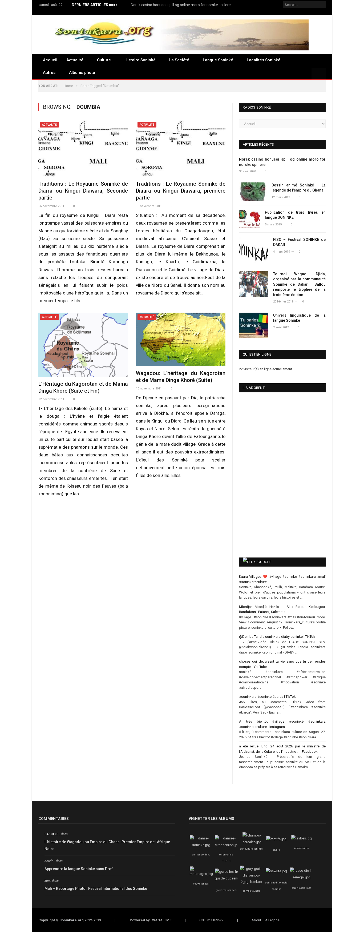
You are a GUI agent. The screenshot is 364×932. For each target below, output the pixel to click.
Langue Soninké (218, 60)
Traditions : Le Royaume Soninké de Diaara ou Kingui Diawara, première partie (180, 191)
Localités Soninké (263, 60)
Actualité (74, 60)
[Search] (319, 74)
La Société (179, 60)
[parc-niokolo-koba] (301, 877)
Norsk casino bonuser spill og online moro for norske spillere (181, 5)
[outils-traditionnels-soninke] (276, 871)
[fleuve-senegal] (201, 874)
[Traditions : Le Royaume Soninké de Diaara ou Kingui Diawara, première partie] (180, 148)
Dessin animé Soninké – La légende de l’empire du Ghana (299, 188)
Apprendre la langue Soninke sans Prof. (79, 869)
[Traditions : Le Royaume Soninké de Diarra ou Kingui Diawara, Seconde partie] (83, 148)
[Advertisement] (266, 512)
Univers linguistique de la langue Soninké (299, 318)
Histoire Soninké (140, 60)
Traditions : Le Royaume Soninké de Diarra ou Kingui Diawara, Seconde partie (83, 191)
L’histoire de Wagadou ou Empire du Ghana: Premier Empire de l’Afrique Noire (107, 845)
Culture (104, 60)
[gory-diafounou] (251, 882)
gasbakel (52, 834)
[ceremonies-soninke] (227, 845)
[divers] (276, 839)
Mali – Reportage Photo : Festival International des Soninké (96, 888)
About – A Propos (266, 920)
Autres (49, 72)
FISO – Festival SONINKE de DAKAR (299, 242)
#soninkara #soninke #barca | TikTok (267, 697)
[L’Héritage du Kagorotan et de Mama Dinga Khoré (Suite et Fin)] (83, 345)
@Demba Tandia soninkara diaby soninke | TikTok (277, 637)
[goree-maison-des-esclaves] (230, 878)
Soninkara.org (71, 920)
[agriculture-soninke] (252, 842)
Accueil (50, 60)
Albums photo (82, 72)
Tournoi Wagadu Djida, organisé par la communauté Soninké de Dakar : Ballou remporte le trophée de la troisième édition (299, 284)
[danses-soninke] (201, 845)
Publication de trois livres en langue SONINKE (295, 215)
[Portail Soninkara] (182, 34)
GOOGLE (264, 562)
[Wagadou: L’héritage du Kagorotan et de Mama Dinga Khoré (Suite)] (180, 339)
